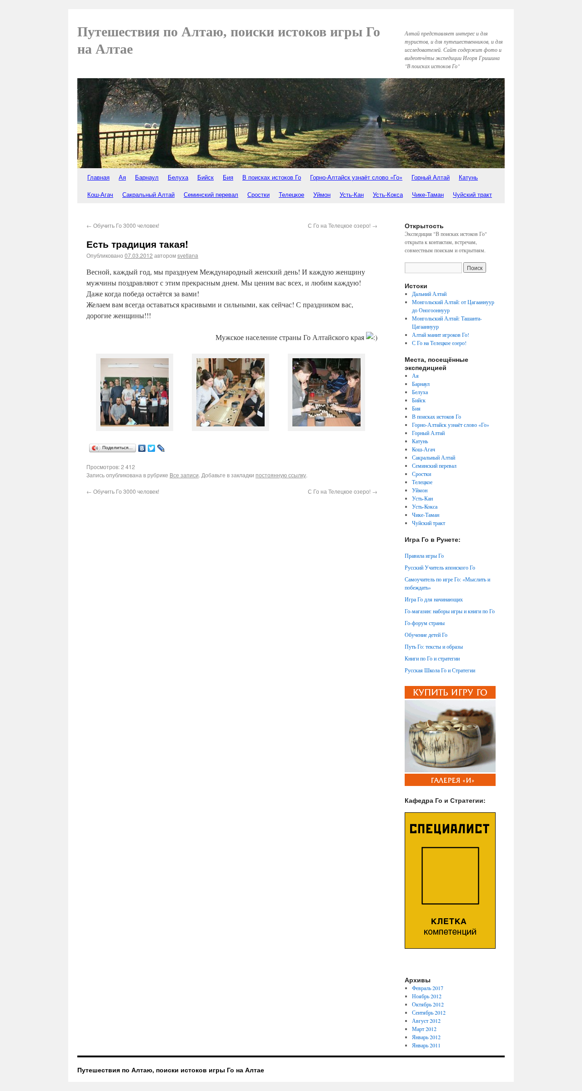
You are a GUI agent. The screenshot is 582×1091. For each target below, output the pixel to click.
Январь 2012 (426, 1037)
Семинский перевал (211, 194)
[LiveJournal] (161, 448)
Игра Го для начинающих (434, 599)
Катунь (468, 177)
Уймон (322, 194)
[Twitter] (151, 448)
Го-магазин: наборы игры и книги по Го (450, 611)
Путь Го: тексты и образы (434, 646)
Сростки (258, 194)
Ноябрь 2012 (427, 996)
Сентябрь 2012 (429, 1012)
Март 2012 (424, 1028)
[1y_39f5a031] (326, 428)
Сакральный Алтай (148, 194)
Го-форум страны (425, 622)
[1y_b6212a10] (134, 428)
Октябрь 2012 (428, 1004)
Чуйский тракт (472, 194)
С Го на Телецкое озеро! (342, 225)
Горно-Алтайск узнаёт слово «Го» (356, 177)
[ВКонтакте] (142, 448)
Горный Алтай (430, 177)
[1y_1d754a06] (230, 428)
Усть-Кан (352, 194)
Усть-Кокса (388, 194)
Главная (98, 177)
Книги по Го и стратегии (432, 658)
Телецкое (291, 194)
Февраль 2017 (427, 987)
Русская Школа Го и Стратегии (440, 670)
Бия (228, 177)
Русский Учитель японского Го (440, 567)
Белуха (178, 177)
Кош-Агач (100, 194)
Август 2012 (426, 1020)
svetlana (187, 255)
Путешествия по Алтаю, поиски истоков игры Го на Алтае (170, 1069)
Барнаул (147, 177)
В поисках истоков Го (271, 177)
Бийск (205, 177)
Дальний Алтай (429, 293)
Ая (122, 177)
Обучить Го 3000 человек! (122, 225)
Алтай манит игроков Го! (440, 334)
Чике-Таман (428, 194)
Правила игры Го (424, 555)
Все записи (184, 475)
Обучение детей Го (426, 634)
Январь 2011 (426, 1045)
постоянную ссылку (281, 475)
